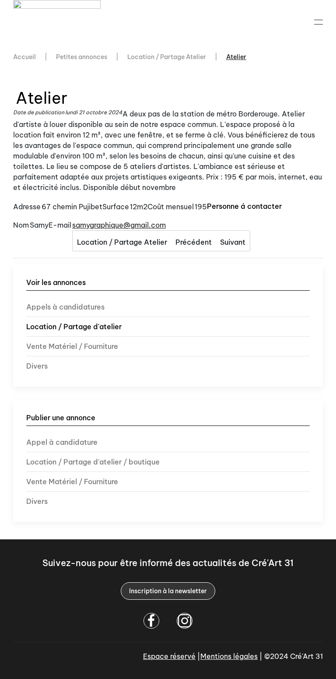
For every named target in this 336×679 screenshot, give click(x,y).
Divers (37, 366)
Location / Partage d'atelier (74, 326)
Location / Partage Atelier (122, 242)
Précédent (193, 242)
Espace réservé (169, 656)
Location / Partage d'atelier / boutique (93, 461)
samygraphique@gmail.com (119, 225)
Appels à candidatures (65, 307)
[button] (318, 22)
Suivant (232, 242)
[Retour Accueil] (58, 22)
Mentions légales (229, 656)
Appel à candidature (62, 442)
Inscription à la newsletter (168, 591)
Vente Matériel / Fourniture (72, 346)
